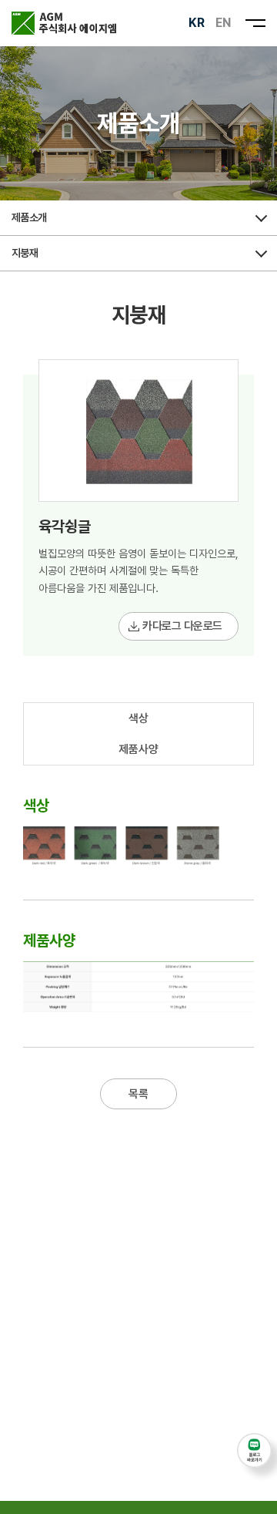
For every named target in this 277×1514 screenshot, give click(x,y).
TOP (254, 1495)
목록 (138, 1094)
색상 (138, 718)
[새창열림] (254, 1450)
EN (223, 22)
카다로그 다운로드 (182, 626)
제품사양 (138, 749)
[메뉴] (255, 23)
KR (197, 22)
